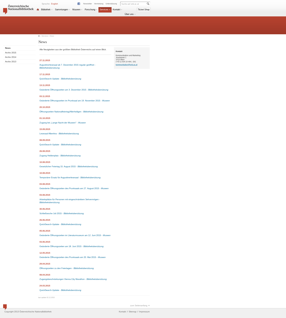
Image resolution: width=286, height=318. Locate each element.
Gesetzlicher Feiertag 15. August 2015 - (68, 166)
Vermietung (98, 4)
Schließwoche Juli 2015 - (61, 213)
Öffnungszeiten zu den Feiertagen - (66, 268)
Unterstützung (111, 4)
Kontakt (116, 9)
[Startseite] (37, 9)
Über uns (129, 14)
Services (104, 9)
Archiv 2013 (10, 61)
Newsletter (87, 4)
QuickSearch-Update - (60, 78)
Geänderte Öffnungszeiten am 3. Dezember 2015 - (73, 90)
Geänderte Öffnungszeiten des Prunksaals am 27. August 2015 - (74, 188)
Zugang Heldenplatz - (60, 155)
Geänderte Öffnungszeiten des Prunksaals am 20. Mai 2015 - (72, 257)
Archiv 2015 (10, 52)
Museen (76, 9)
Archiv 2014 (10, 57)
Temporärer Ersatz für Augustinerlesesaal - (70, 177)
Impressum (144, 311)
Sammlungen (61, 9)
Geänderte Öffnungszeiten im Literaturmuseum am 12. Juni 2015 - (75, 235)
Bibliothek (45, 9)
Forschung (90, 9)
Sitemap (132, 311)
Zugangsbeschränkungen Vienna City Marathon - (73, 279)
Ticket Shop (143, 9)
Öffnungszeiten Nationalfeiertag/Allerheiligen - (71, 111)
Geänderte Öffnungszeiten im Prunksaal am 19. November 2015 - (74, 100)
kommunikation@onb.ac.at (126, 65)
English (54, 4)
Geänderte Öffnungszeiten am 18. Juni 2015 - (71, 246)
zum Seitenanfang (138, 305)
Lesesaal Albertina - (59, 133)
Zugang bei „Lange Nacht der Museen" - (62, 122)
